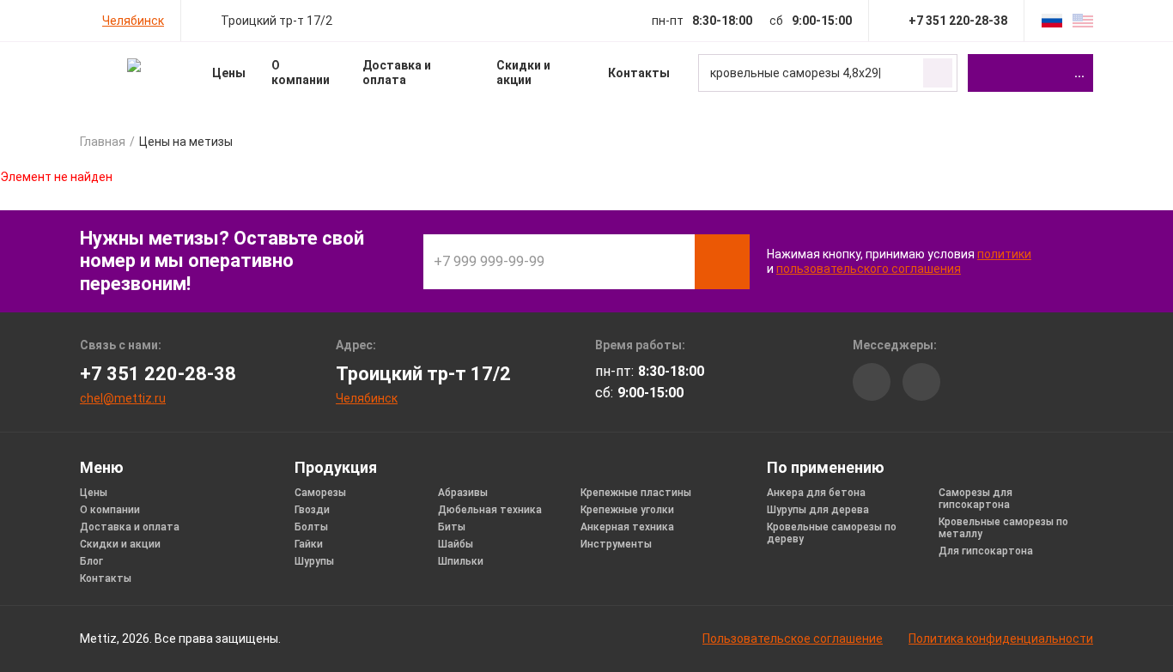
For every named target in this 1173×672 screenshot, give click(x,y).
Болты (311, 527)
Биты (451, 527)
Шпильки (460, 561)
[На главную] (133, 65)
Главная (102, 141)
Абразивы (463, 493)
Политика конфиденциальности (1001, 638)
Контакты (639, 73)
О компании (300, 72)
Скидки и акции (523, 72)
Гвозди (312, 510)
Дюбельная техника (490, 510)
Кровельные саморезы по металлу (1003, 528)
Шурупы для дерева (818, 510)
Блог (91, 561)
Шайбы (455, 544)
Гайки (309, 544)
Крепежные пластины (635, 493)
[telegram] (921, 382)
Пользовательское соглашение (792, 638)
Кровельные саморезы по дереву (831, 533)
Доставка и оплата (396, 72)
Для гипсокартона (986, 551)
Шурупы (314, 561)
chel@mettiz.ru (123, 398)
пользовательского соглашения (868, 268)
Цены (229, 73)
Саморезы (320, 493)
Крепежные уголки (627, 510)
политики (1004, 254)
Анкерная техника (627, 527)
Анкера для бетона (816, 493)
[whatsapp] (871, 382)
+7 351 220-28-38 (158, 373)
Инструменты (616, 544)
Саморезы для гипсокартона (975, 499)
